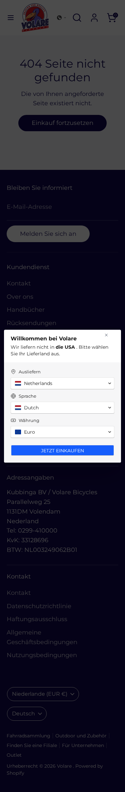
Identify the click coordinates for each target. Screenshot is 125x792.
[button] (62, 383)
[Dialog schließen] (106, 335)
